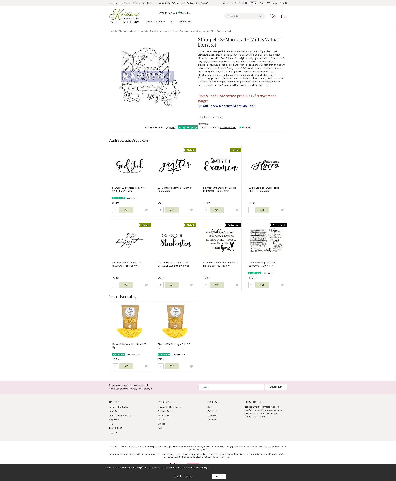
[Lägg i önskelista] (146, 210)
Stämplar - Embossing (128, 31)
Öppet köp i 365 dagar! (171, 3)
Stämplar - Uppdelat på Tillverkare (156, 31)
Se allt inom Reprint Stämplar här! (227, 105)
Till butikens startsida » (210, 117)
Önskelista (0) (115, 428)
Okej (218, 476)
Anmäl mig (276, 387)
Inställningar (183, 476)
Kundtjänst (125, 3)
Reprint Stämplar (180, 31)
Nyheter (185, 21)
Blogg (149, 3)
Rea (172, 21)
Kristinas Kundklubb (118, 407)
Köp (126, 209)
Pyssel (161, 428)
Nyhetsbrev (138, 3)
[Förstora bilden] (149, 77)
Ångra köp (114, 419)
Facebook (212, 411)
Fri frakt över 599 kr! (197, 3)
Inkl (238, 3)
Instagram (212, 415)
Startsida (113, 31)
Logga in (113, 3)
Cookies (162, 419)
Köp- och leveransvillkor (120, 415)
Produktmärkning (166, 411)
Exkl (245, 3)
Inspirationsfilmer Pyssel (169, 407)
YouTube (212, 419)
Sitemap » (203, 123)
